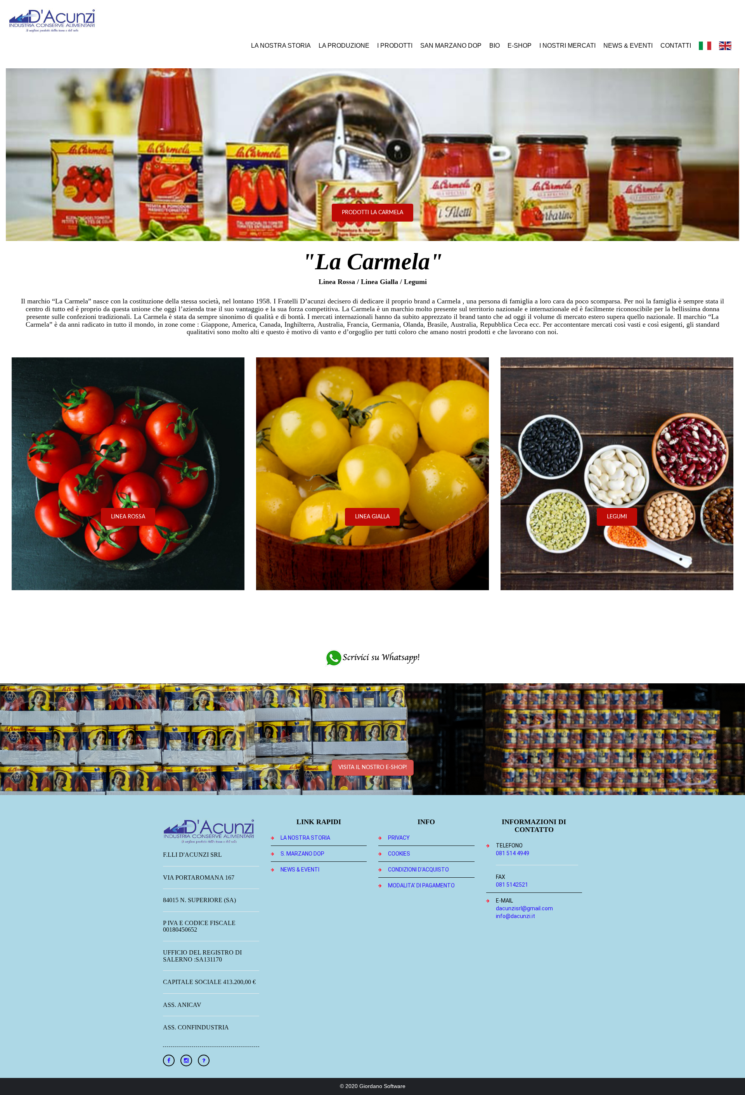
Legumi (617, 517)
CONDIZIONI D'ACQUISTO (418, 869)
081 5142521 (512, 885)
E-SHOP (520, 45)
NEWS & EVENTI (628, 45)
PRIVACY (399, 838)
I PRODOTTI (394, 45)
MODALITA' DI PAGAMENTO (421, 885)
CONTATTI (675, 45)
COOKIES (399, 854)
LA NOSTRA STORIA (281, 45)
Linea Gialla (372, 517)
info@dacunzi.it (515, 916)
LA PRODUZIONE (344, 45)
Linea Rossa (128, 517)
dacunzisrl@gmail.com (524, 908)
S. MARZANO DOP (302, 854)
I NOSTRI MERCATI (567, 45)
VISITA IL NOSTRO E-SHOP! (372, 767)
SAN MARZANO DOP (451, 45)
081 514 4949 (512, 853)
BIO (494, 45)
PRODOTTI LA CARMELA (372, 212)
